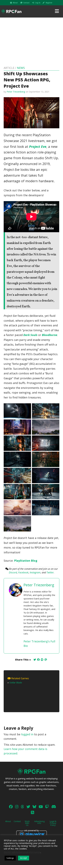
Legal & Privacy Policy (53, 823)
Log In (37, 2)
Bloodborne (49, 335)
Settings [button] (10, 858)
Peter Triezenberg (16, 91)
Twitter (50, 572)
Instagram (35, 572)
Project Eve (37, 146)
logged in (27, 734)
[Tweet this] (34, 659)
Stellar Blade (15, 682)
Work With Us (27, 823)
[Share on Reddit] (42, 659)
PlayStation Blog (25, 560)
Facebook (23, 572)
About (15, 2)
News (21, 68)
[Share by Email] (45, 659)
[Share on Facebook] (38, 659)
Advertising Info (39, 822)
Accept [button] (23, 857)
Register (49, 2)
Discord (13, 572)
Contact (26, 2)
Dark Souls (30, 335)
